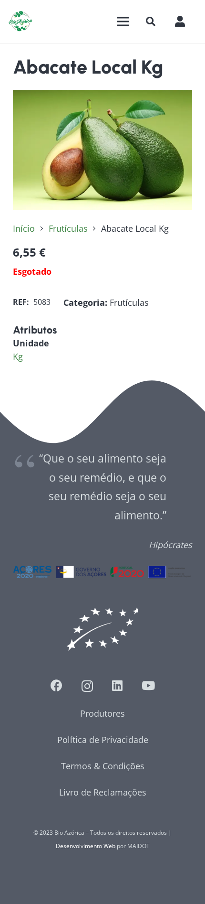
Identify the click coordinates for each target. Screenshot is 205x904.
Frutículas (68, 228)
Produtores (102, 713)
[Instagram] (87, 686)
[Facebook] (56, 685)
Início (24, 228)
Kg (18, 356)
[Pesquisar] (150, 21)
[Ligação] (20, 21)
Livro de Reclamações (102, 792)
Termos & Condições (102, 766)
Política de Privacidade (102, 739)
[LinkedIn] (117, 685)
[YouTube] (148, 685)
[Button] (184, 21)
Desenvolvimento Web (85, 846)
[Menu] (122, 21)
